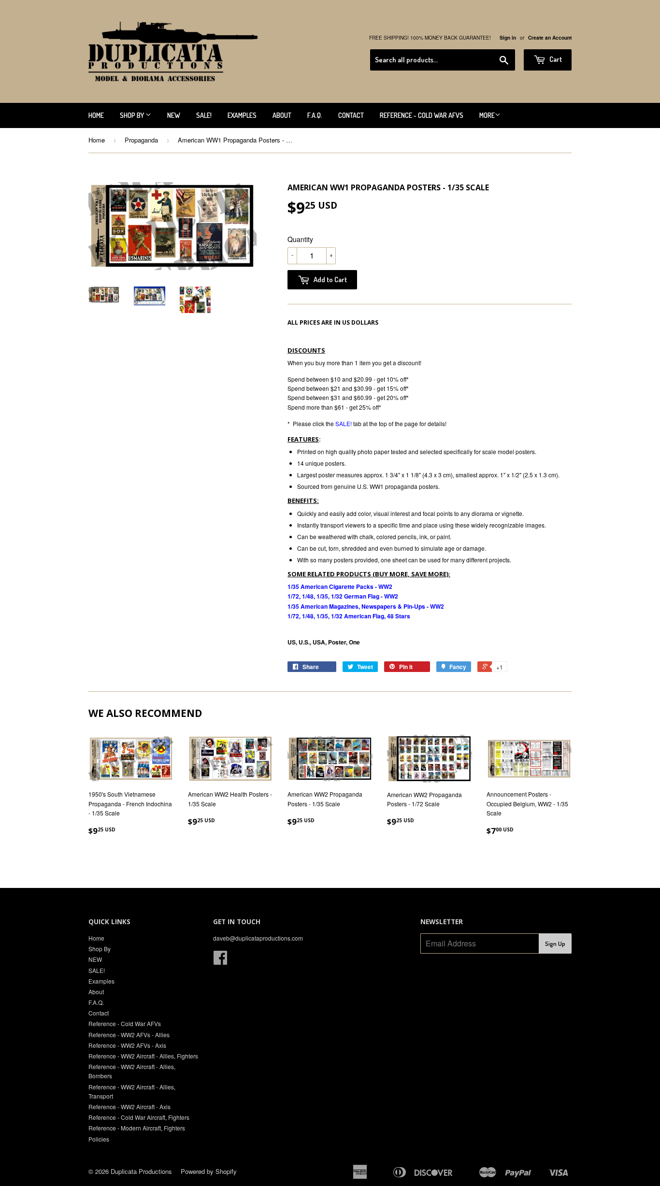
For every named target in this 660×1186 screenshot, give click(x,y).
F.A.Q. (314, 115)
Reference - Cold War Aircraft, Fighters (138, 1117)
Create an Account (550, 37)
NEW (173, 115)
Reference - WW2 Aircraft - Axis (129, 1106)
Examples (242, 115)
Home (96, 115)
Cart (555, 59)
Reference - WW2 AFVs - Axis (127, 1045)
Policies (98, 1139)
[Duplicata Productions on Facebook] (220, 961)
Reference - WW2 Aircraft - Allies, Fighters (143, 1056)
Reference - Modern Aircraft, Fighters (136, 1128)
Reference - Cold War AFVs (421, 115)
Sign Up (555, 943)
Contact (351, 115)
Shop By (132, 115)
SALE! (204, 115)
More (487, 115)
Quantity (300, 239)
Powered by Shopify (209, 1171)
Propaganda (141, 139)
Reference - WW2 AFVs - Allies (129, 1034)
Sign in (508, 37)
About (282, 115)
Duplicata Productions (141, 1171)
